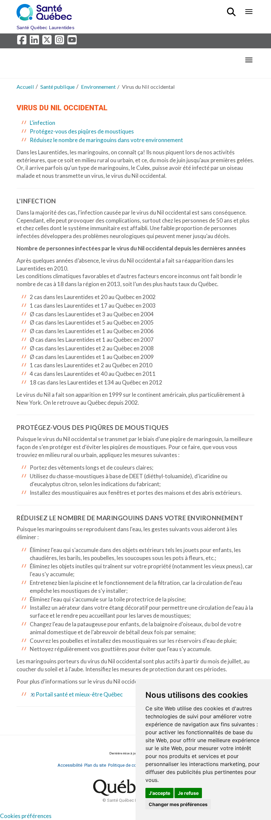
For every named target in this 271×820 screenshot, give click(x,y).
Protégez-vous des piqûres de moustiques (82, 131)
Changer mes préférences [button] (178, 804)
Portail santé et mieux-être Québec (79, 694)
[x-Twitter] (48, 41)
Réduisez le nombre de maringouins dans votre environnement (106, 139)
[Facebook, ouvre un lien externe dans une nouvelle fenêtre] (23, 41)
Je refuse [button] (188, 793)
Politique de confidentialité (133, 765)
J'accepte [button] (159, 793)
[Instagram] (60, 41)
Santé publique (57, 86)
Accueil (25, 86)
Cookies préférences (26, 815)
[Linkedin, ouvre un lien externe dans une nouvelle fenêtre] (35, 41)
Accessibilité (70, 765)
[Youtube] (72, 41)
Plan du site (95, 765)
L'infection (42, 122)
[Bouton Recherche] (232, 9)
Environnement (98, 86)
